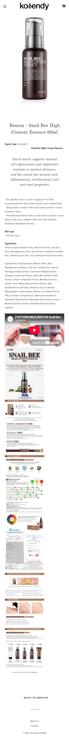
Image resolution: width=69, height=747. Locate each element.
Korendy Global (38, 732)
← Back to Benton (34, 697)
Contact (34, 725)
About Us (34, 721)
